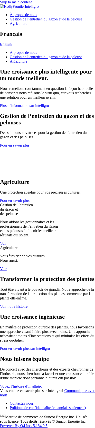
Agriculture (18, 23)
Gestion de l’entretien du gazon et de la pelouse (46, 19)
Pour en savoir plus (14, 145)
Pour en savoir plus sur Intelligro (25, 348)
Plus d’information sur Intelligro (24, 105)
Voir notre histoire (14, 306)
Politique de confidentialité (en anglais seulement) (48, 408)
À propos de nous (23, 15)
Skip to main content (16, 2)
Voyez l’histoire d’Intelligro (21, 386)
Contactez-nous (22, 403)
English (6, 44)
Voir (3, 243)
